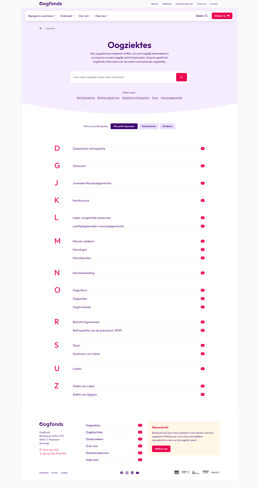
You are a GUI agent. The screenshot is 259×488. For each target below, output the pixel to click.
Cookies (64, 472)
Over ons (92, 446)
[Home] (40, 28)
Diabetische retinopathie (135, 98)
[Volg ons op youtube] (137, 472)
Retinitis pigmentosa (108, 98)
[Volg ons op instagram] (126, 472)
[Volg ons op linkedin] (132, 472)
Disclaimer (44, 472)
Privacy (54, 472)
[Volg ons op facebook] (121, 472)
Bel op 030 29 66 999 (54, 453)
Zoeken (200, 15)
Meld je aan (161, 448)
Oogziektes (93, 425)
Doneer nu (220, 15)
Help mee (92, 460)
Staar (155, 98)
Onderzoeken (94, 439)
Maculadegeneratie (171, 98)
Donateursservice (97, 453)
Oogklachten (94, 432)
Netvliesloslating (86, 98)
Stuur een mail (50, 449)
